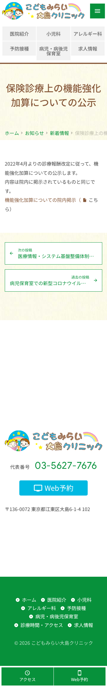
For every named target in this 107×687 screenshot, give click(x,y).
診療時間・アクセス (42, 624)
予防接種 (19, 48)
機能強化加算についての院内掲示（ (43, 199)
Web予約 (59, 487)
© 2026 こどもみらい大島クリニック (53, 642)
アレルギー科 (87, 33)
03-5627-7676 (66, 465)
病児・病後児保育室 (53, 51)
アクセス (27, 679)
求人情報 (87, 48)
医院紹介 (19, 33)
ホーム (29, 599)
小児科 (53, 33)
